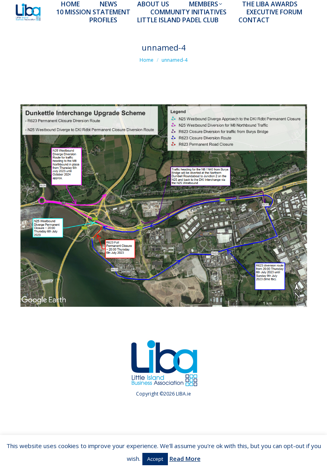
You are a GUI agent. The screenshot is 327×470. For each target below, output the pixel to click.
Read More (185, 458)
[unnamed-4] (163, 205)
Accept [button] (155, 458)
